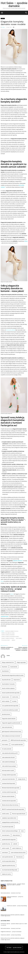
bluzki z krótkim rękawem (8, 688)
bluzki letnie (17, 679)
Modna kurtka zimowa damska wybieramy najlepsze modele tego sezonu (12, 939)
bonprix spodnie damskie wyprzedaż (11, 692)
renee (22, 831)
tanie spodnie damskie (7, 857)
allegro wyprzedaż (21, 662)
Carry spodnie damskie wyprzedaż (10, 705)
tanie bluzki (5, 852)
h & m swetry (5, 744)
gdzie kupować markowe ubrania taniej (11, 731)
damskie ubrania (6, 714)
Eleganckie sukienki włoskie (8, 718)
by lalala (14, 701)
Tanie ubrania (19, 857)
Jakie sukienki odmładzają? (8, 761)
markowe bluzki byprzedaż (8, 783)
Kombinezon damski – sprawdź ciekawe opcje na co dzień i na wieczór (14, 924)
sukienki (15, 844)
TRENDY (2, 18)
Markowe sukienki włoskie (8, 796)
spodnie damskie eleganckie (9, 839)
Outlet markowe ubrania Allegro (10, 831)
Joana (3, 27)
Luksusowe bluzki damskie (8, 779)
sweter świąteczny (16, 848)
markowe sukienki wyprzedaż (9, 792)
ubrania (13, 640)
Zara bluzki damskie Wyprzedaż (9, 869)
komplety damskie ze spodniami (8, 634)
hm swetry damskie (6, 749)
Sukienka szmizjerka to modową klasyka (7, 648)
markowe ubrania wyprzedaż (9, 800)
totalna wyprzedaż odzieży (8, 861)
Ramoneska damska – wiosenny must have (11, 928)
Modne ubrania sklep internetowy (10, 805)
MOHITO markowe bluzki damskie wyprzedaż (13, 809)
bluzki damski (5, 671)
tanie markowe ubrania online (18, 852)
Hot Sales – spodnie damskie (14, 4)
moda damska (19, 638)
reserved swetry (6, 835)
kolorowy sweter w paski (8, 770)
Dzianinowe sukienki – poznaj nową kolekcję (11, 934)
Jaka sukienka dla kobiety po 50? (10, 753)
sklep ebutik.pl (16, 835)
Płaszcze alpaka (17, 520)
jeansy (11, 594)
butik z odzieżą (5, 701)
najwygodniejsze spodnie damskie (10, 822)
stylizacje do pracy (6, 640)
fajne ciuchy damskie (7, 727)
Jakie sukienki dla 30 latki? (8, 757)
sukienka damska (17, 560)
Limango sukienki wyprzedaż (9, 774)
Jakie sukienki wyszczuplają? (9, 766)
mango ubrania (21, 779)
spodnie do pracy (6, 844)
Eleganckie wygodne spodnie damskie (11, 723)
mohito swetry (5, 813)
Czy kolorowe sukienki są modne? (10, 710)
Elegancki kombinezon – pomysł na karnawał (11, 931)
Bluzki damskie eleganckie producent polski (12, 675)
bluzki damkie (13, 666)
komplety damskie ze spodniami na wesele (10, 636)
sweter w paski (5, 848)
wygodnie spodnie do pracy (8, 865)
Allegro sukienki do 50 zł (8, 662)
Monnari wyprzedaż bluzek (18, 813)
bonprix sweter (5, 697)
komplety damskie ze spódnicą (8, 638)
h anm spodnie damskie (17, 744)
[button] (26, 13)
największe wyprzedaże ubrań (9, 818)
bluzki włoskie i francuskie (8, 684)
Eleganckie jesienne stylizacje (11, 631)
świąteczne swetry (6, 874)
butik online (15, 697)
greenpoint (5, 740)
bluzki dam (4, 666)
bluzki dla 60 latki (6, 679)
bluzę (2, 581)
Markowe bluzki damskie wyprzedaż (10, 787)
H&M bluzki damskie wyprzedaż (18, 740)
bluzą (25, 241)
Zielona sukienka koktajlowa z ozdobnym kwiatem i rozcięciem (21, 649)
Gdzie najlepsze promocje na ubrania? (11, 736)
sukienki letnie (4, 616)
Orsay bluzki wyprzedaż (7, 826)
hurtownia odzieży (10, 330)
